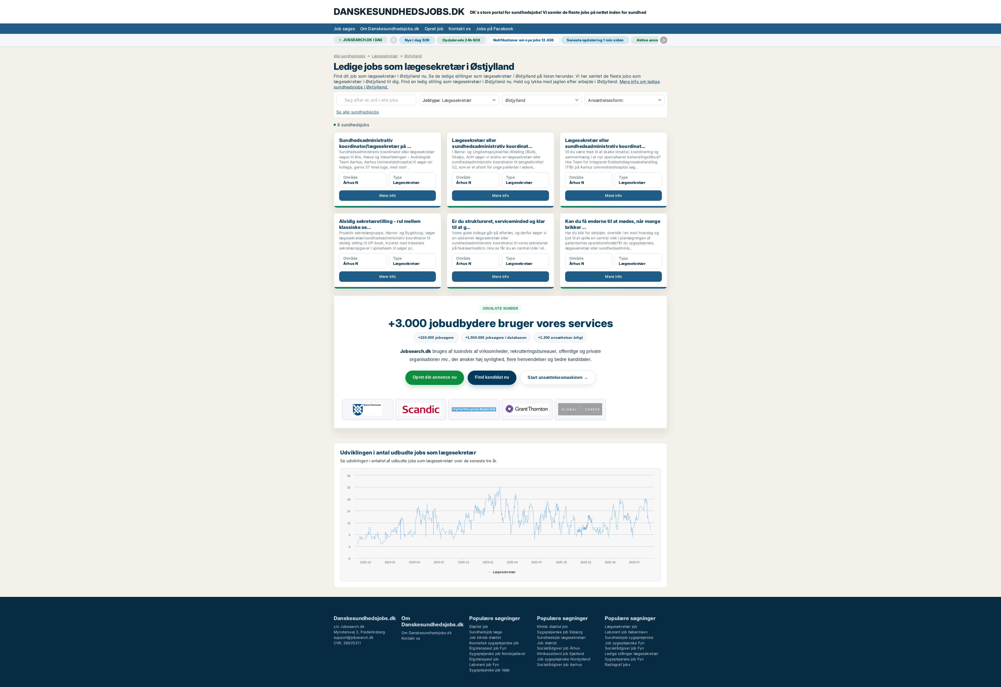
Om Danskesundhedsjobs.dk (389, 28)
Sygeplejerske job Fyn (624, 659)
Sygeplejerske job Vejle (489, 670)
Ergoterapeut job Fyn (487, 648)
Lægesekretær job (621, 626)
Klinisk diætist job (552, 626)
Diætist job (478, 626)
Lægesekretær (385, 56)
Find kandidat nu (492, 377)
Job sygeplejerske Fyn (624, 643)
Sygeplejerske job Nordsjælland (497, 653)
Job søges (344, 28)
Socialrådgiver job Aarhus (559, 664)
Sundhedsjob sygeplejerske (629, 637)
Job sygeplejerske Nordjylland (563, 659)
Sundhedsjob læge (485, 632)
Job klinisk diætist (485, 637)
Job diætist (547, 643)
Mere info (387, 195)
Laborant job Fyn (484, 664)
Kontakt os (460, 28)
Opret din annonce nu (435, 377)
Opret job (434, 28)
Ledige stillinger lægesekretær (631, 653)
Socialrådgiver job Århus (558, 648)
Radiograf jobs (617, 664)
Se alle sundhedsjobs (357, 112)
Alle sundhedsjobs (349, 56)
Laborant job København (626, 632)
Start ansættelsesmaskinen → (558, 377)
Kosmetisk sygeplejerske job (494, 643)
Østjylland (413, 56)
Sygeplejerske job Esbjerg (560, 632)
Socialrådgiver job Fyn (624, 648)
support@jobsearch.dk (354, 637)
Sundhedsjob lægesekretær (561, 637)
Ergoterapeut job (484, 659)
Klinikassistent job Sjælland (560, 653)
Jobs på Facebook (494, 28)
